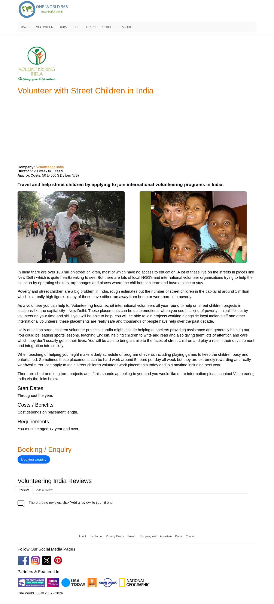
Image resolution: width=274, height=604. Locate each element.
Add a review (44, 490)
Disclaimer (96, 536)
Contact (190, 536)
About (82, 536)
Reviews (24, 490)
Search (131, 536)
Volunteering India (50, 167)
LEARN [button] (91, 27)
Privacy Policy (115, 536)
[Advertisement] (137, 128)
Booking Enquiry (33, 459)
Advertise (166, 536)
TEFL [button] (77, 27)
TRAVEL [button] (25, 27)
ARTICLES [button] (109, 27)
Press (178, 536)
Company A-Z (148, 536)
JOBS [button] (64, 27)
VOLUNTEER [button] (45, 27)
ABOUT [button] (127, 27)
